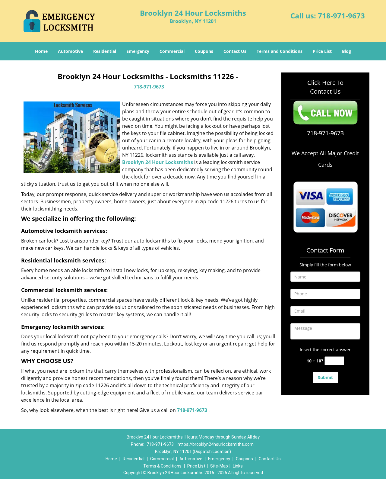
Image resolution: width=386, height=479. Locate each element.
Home (41, 51)
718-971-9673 (341, 16)
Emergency (137, 51)
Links (238, 466)
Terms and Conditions (279, 51)
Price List (322, 51)
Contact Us (234, 51)
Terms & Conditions (162, 466)
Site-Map (219, 466)
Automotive (70, 51)
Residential (104, 51)
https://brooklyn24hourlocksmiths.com (216, 444)
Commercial (172, 51)
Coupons (204, 51)
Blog (346, 51)
